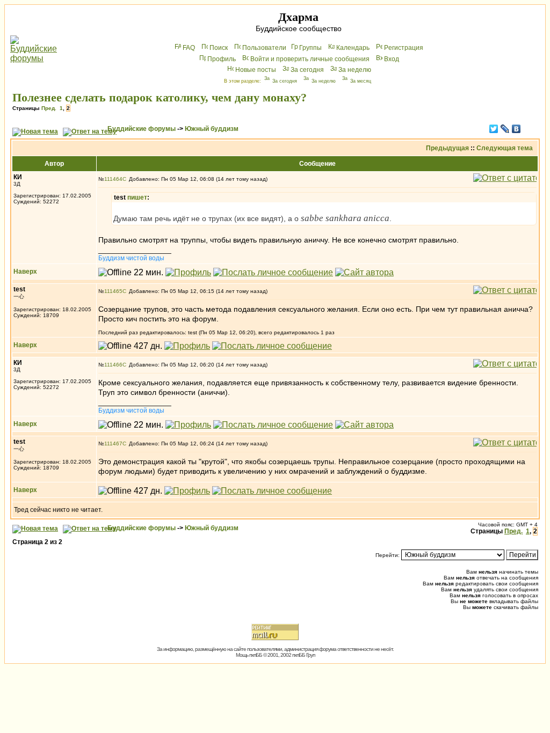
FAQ (189, 48)
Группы (310, 48)
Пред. (48, 108)
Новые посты (255, 70)
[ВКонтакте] (516, 129)
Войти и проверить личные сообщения (310, 59)
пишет (137, 197)
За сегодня (307, 70)
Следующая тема (504, 148)
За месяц (360, 81)
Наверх (25, 271)
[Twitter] (494, 129)
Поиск (218, 48)
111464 (113, 179)
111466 (113, 365)
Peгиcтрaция (403, 48)
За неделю (354, 70)
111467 (113, 443)
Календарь (353, 48)
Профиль (221, 59)
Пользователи (264, 48)
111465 (113, 291)
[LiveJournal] (505, 129)
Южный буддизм (211, 129)
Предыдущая (447, 148)
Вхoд (391, 59)
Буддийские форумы (141, 129)
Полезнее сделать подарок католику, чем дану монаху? (159, 97)
